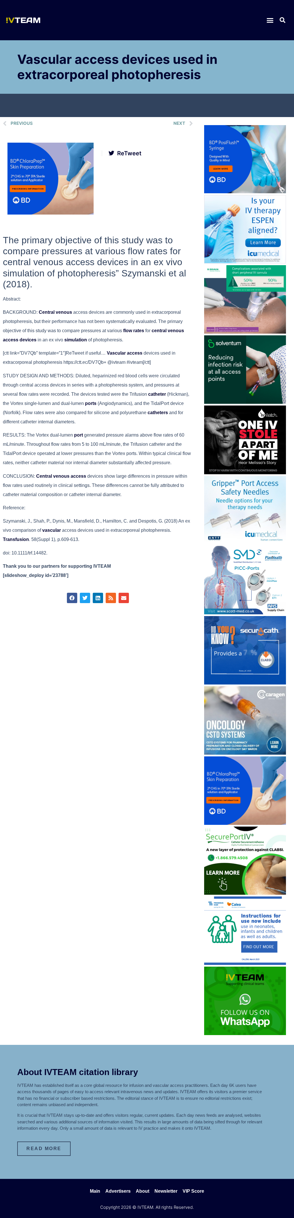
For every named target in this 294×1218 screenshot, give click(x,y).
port (78, 435)
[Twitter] (85, 598)
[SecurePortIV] (245, 893)
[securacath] (245, 683)
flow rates (133, 330)
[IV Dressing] (245, 402)
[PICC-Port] (245, 612)
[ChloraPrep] (50, 213)
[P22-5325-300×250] (245, 262)
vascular (51, 530)
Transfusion (16, 539)
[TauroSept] (245, 963)
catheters (158, 412)
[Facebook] (72, 598)
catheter (157, 394)
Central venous (55, 312)
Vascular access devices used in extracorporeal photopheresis (117, 66)
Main (95, 1191)
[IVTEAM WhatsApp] (245, 1033)
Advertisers (118, 1191)
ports (90, 403)
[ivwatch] (245, 472)
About (142, 1191)
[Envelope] (124, 598)
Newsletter (165, 1191)
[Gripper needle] (245, 542)
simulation (75, 339)
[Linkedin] (98, 598)
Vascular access (124, 353)
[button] (270, 20)
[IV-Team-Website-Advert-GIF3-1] (245, 332)
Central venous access (61, 476)
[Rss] (111, 598)
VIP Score (193, 1191)
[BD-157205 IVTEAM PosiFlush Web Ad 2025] (245, 191)
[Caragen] (245, 753)
